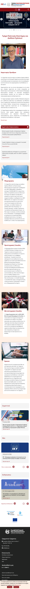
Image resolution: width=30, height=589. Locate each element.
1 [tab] (9, 30)
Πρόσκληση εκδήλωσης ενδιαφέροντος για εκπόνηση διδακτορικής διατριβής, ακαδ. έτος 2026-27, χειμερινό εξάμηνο (14, 153)
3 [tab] (14, 30)
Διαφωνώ (16, 587)
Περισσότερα (5, 137)
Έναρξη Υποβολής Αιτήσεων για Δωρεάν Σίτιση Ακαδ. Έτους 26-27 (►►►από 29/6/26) (14, 143)
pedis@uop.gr (6, 548)
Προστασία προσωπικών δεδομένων (10, 575)
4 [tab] (16, 30)
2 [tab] (12, 30)
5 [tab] (18, 30)
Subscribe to (1, 122)
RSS (3, 561)
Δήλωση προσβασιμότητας (8, 572)
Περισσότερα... (4, 120)
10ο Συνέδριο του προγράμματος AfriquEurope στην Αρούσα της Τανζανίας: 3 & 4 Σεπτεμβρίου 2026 (14, 495)
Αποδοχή (10, 587)
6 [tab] (20, 30)
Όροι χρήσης (5, 580)
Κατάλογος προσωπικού (7, 555)
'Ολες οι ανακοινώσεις (6, 467)
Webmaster (4, 559)
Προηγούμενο (1, 19)
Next (28, 19)
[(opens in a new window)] (11, 513)
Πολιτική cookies (6, 577)
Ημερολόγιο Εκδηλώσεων (7, 503)
